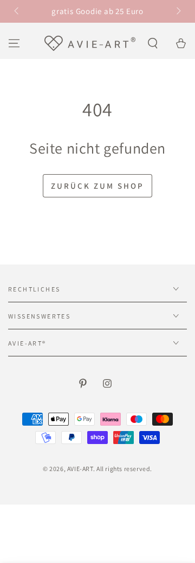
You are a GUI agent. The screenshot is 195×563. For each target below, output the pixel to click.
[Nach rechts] (177, 11)
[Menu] (14, 43)
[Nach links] (17, 11)
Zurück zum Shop (97, 186)
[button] (153, 43)
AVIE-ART (80, 469)
